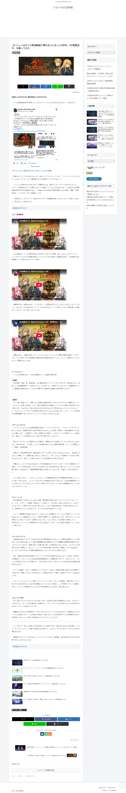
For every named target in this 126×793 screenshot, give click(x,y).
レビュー (24, 710)
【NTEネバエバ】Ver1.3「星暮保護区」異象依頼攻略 (100, 82)
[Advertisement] (63, 25)
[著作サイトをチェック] (42, 734)
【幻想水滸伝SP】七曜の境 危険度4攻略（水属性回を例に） (101, 89)
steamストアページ (20, 208)
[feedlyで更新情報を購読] (46, 734)
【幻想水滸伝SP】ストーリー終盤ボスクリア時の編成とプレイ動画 (100, 97)
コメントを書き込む (46, 770)
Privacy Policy (111, 787)
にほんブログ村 (99, 167)
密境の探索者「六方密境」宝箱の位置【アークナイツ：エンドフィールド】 (100, 75)
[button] (69, 86)
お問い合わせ (102, 787)
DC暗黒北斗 (16, 710)
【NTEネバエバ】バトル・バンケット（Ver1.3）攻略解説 (100, 67)
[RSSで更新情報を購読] (50, 734)
